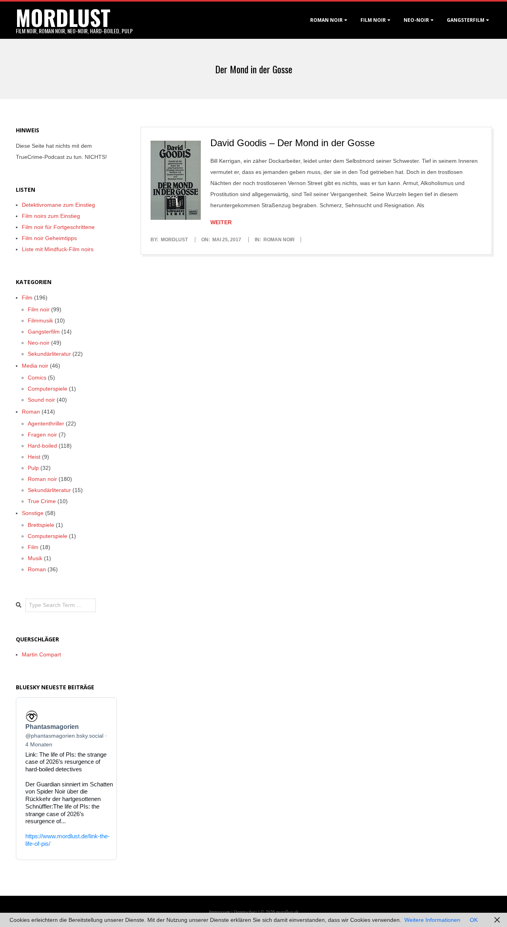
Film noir (373, 20)
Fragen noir (42, 434)
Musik (35, 558)
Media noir (35, 365)
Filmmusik (40, 320)
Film (27, 297)
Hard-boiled (42, 446)
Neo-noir (39, 343)
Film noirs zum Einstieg (51, 216)
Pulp (33, 468)
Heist (34, 457)
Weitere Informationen (432, 920)
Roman (31, 411)
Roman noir (326, 20)
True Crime (42, 501)
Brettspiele (41, 525)
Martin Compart (41, 654)
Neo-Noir (416, 20)
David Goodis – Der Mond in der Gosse (292, 142)
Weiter (221, 222)
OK (474, 920)
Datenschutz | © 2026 (255, 911)
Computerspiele (47, 388)
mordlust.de (287, 911)
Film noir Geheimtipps (49, 238)
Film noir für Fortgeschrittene (58, 227)
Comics (37, 377)
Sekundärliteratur (49, 354)
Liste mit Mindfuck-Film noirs (57, 249)
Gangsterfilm (465, 20)
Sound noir (41, 400)
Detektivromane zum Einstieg (58, 205)
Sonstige (33, 513)
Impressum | (221, 911)
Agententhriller (46, 423)
